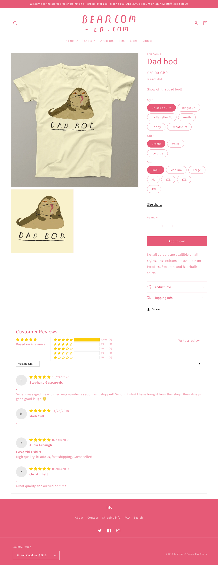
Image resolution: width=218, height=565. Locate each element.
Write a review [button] (189, 340)
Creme (156, 144)
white (176, 144)
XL (153, 179)
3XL (184, 179)
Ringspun (189, 108)
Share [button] (156, 309)
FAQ (127, 517)
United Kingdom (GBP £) (32, 555)
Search (138, 517)
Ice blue (157, 153)
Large (197, 170)
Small (156, 170)
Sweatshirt (179, 127)
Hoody (156, 127)
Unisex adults (161, 108)
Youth (187, 117)
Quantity (152, 217)
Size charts (154, 204)
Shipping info (111, 517)
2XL (168, 179)
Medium (176, 170)
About (79, 517)
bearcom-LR (180, 554)
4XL (154, 189)
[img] (40, 377)
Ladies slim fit (162, 117)
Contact (92, 517)
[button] (15, 23)
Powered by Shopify (197, 554)
